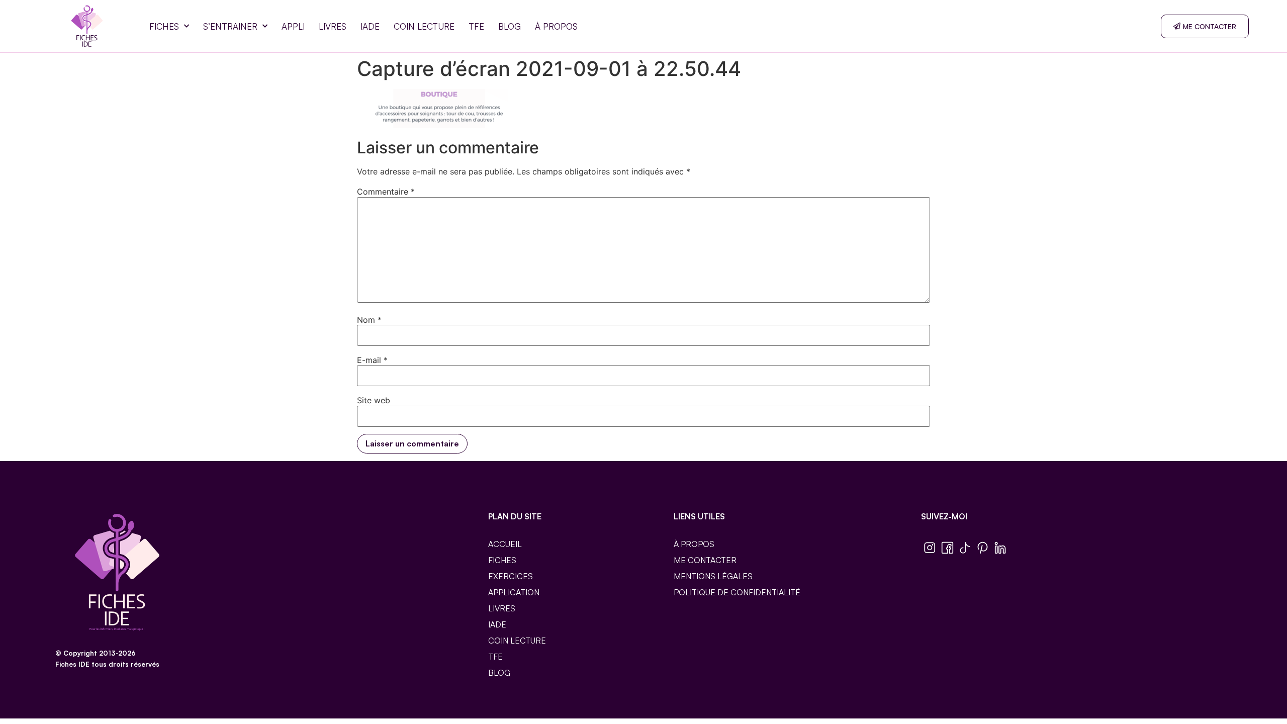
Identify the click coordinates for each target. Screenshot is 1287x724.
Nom (369, 320)
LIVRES (332, 26)
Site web (373, 400)
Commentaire (386, 192)
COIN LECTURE (424, 26)
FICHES (164, 26)
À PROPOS (556, 26)
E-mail (372, 360)
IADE (370, 26)
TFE (476, 26)
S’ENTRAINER (230, 26)
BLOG (509, 26)
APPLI (293, 26)
